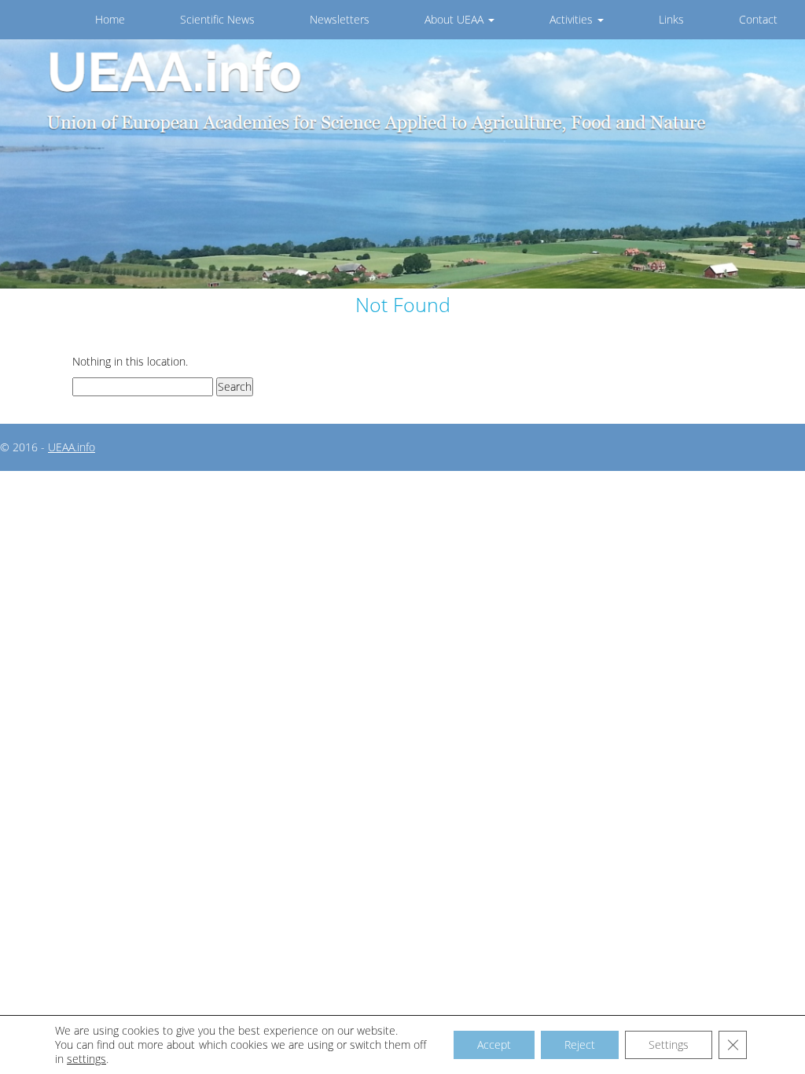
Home (110, 19)
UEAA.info (71, 447)
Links (671, 19)
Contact (758, 19)
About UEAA (456, 19)
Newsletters (339, 19)
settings (86, 1059)
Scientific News (217, 19)
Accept (494, 1044)
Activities (573, 19)
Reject (579, 1044)
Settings (669, 1044)
